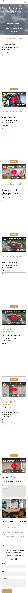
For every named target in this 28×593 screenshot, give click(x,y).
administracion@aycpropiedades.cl (15, 550)
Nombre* (4, 563)
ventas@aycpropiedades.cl (13, 555)
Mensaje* (4, 578)
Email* (3, 571)
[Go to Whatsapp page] (16, 559)
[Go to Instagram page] (12, 559)
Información (14, 89)
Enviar (7, 591)
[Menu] (25, 2)
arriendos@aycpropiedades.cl (14, 553)
